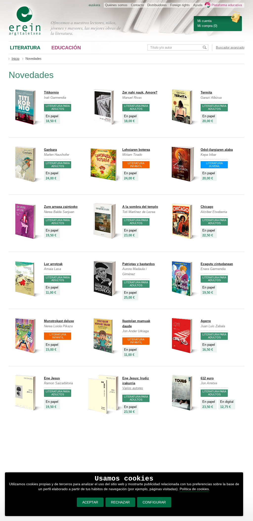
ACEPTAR (90, 502)
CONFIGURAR (154, 502)
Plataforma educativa (226, 5)
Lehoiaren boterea (136, 150)
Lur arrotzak (53, 264)
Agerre (206, 321)
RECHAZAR (120, 502)
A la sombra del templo (140, 207)
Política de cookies (194, 489)
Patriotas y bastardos (138, 264)
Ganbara (50, 150)
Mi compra (204, 26)
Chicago (207, 207)
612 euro (207, 378)
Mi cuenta (204, 21)
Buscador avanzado (230, 47)
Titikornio (51, 92)
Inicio (15, 58)
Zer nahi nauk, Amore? (139, 92)
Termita (206, 92)
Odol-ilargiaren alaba (217, 150)
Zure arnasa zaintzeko (61, 207)
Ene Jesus (52, 378)
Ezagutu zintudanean (217, 264)
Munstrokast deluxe (59, 321)
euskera (94, 5)
